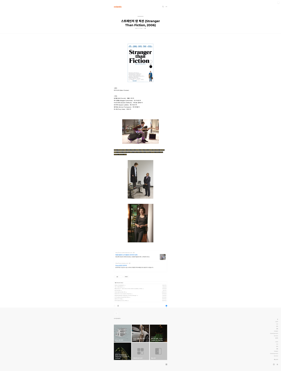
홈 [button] (277, 319)
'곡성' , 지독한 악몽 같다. (119, 286)
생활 (115, 282)
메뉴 (166, 6)
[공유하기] (119, 277)
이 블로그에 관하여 (166, 306)
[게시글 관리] (121, 277)
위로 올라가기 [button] (274, 364)
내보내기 (118, 306)
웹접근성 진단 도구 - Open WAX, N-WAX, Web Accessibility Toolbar (128, 288)
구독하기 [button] (277, 364)
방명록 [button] (276, 338)
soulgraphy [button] (118, 6)
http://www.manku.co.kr (121, 263)
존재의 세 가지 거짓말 (118, 298)
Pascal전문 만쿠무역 (121, 265)
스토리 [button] (276, 321)
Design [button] (276, 331)
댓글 (114, 306)
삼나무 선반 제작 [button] (122, 333)
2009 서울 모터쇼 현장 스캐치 (120, 292)
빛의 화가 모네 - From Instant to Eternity (123, 293)
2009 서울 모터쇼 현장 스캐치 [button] (140, 333)
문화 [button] (277, 326)
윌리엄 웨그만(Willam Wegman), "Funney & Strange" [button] (122, 351)
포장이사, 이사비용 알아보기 (119, 285)
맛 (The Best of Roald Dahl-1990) (122, 297)
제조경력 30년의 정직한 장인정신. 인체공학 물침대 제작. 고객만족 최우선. (132, 257)
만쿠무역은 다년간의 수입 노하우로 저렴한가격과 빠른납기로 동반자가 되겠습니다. (134, 267)
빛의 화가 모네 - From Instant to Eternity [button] (158, 333)
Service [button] (276, 335)
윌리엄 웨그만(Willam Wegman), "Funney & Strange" (126, 295)
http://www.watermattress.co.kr (123, 252)
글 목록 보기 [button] (166, 364)
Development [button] (274, 333)
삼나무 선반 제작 (117, 290)
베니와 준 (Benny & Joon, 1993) (121, 300)
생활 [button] (145, 28)
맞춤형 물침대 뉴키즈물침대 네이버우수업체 (126, 255)
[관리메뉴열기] (278, 2)
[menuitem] (166, 364)
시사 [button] (277, 324)
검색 (163, 6)
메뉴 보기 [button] (158, 351)
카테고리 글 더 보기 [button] (140, 351)
